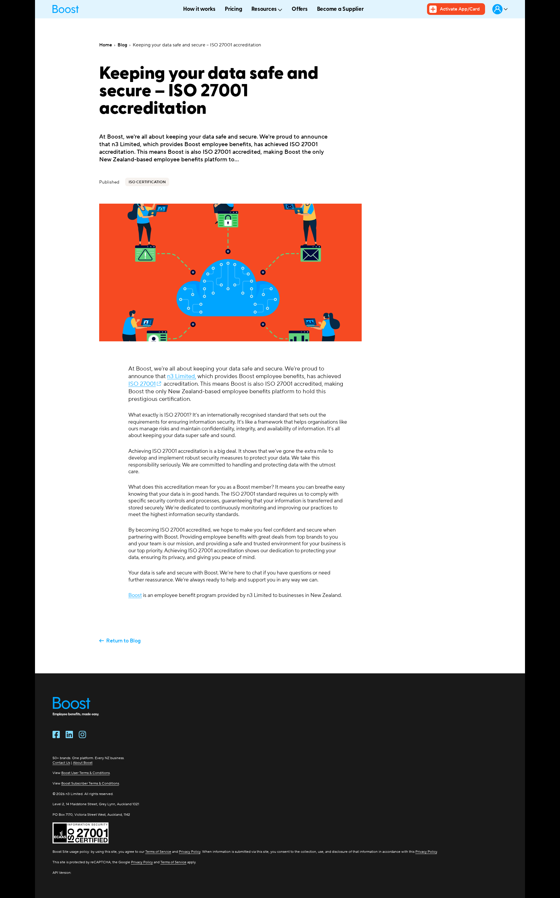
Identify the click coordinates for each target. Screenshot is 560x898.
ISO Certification (147, 182)
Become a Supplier (340, 9)
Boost (135, 595)
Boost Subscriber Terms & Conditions (90, 783)
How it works (199, 9)
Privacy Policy (189, 851)
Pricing (233, 9)
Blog (122, 44)
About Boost (82, 762)
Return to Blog (123, 640)
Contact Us (61, 762)
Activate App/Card (460, 9)
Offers (300, 9)
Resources (264, 9)
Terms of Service (158, 851)
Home (105, 44)
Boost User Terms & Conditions (85, 772)
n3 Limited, (181, 376)
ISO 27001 (142, 384)
